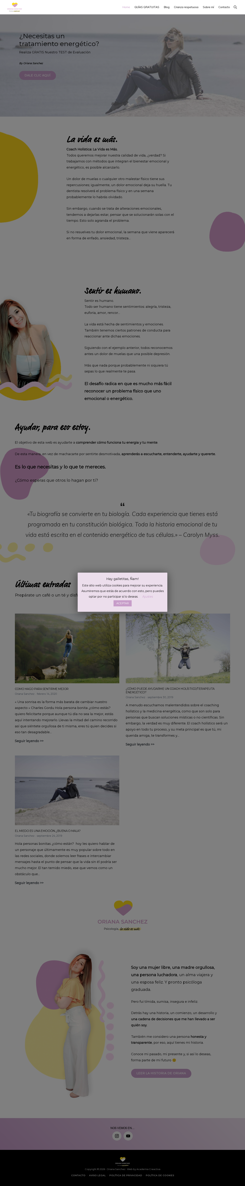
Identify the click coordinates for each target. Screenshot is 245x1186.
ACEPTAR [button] (122, 603)
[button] (235, 7)
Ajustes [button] (147, 596)
